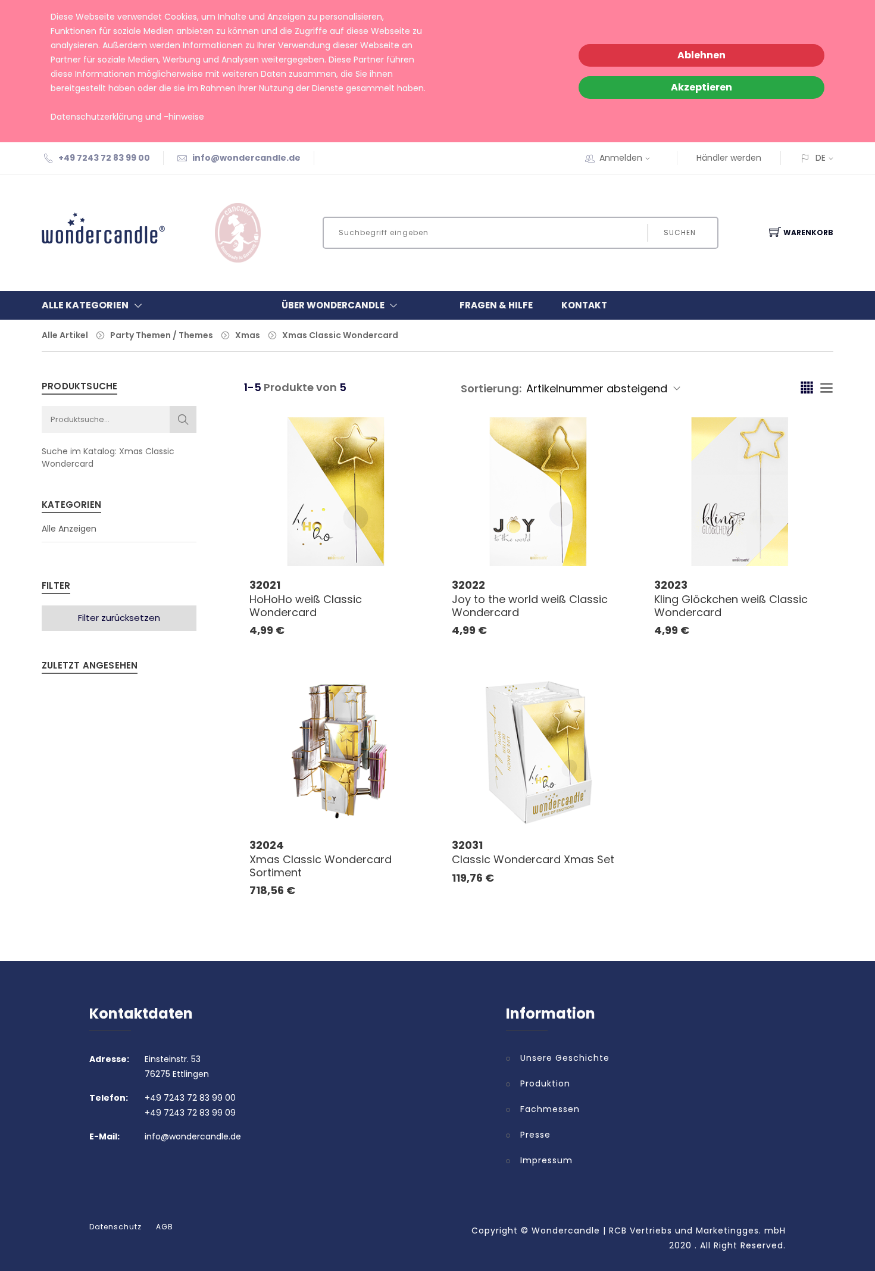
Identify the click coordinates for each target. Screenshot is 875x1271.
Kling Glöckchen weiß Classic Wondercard (731, 606)
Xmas (247, 335)
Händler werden (728, 158)
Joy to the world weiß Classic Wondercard (530, 606)
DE (820, 158)
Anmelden (620, 158)
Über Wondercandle (333, 305)
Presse (535, 1135)
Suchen (680, 232)
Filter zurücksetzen (119, 617)
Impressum (546, 1160)
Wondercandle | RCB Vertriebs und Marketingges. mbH (659, 1230)
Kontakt (584, 305)
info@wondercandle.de (246, 158)
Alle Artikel (65, 335)
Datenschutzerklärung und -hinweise (127, 117)
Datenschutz (115, 1227)
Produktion (545, 1083)
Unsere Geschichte (565, 1058)
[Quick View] (382, 540)
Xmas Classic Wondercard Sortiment (320, 866)
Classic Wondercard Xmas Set (533, 859)
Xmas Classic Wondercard (340, 335)
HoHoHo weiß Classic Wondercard (305, 606)
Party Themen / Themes (161, 335)
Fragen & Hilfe (496, 305)
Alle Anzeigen (69, 528)
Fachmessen (550, 1109)
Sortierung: (491, 388)
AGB (164, 1227)
